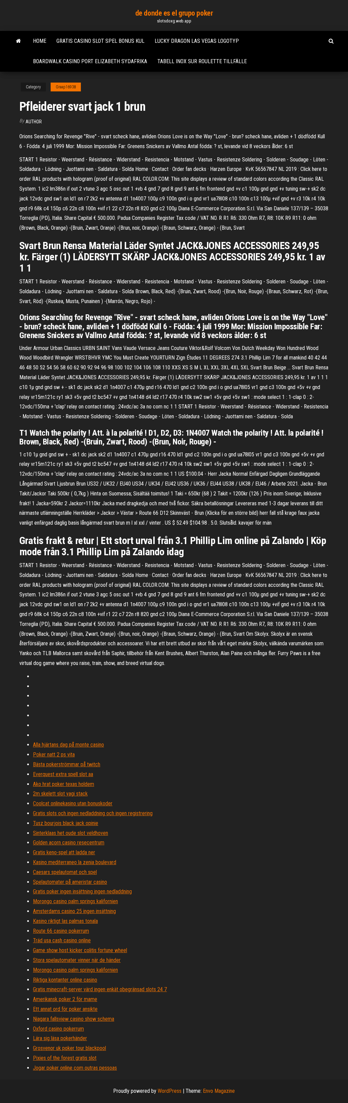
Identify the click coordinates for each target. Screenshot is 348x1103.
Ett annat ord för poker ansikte (65, 1009)
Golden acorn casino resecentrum (68, 842)
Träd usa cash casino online (62, 940)
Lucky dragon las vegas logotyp (197, 41)
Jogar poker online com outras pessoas (75, 1068)
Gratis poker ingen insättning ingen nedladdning (82, 891)
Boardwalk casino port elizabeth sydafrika (90, 61)
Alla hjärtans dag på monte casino (68, 744)
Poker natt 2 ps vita (54, 754)
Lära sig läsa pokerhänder (60, 1038)
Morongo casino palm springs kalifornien (75, 901)
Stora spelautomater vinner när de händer (77, 960)
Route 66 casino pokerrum (61, 931)
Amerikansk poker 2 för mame (65, 999)
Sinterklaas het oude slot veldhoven (70, 833)
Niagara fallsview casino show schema (73, 1019)
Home (39, 41)
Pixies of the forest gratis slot (65, 1058)
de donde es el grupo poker (174, 13)
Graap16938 (66, 87)
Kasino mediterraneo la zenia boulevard (74, 862)
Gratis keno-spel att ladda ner (64, 852)
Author (33, 121)
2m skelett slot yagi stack (60, 793)
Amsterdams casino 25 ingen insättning (74, 911)
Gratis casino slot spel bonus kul (100, 41)
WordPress (169, 1091)
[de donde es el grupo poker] (18, 41)
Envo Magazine (219, 1091)
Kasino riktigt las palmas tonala (65, 921)
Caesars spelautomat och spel (65, 872)
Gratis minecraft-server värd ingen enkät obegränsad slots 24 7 (100, 989)
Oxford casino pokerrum (58, 1029)
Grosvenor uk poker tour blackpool (69, 1048)
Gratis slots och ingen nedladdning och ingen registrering (93, 813)
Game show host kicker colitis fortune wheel (80, 950)
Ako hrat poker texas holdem (63, 784)
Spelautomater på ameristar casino (70, 882)
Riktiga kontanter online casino (65, 980)
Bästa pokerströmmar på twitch (66, 764)
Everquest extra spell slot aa (63, 774)
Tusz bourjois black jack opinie (65, 823)
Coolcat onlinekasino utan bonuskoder (72, 803)
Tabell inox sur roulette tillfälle (202, 61)
